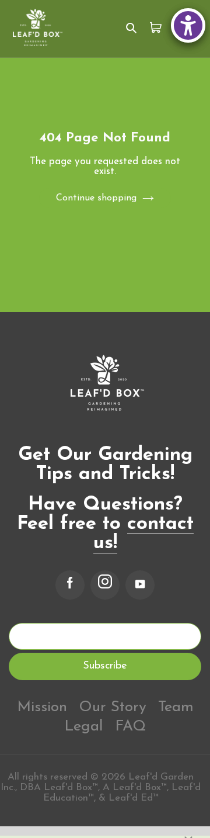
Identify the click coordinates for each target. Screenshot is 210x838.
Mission (42, 707)
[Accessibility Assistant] (188, 25)
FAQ (130, 727)
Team (176, 707)
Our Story (112, 707)
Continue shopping (96, 198)
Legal (83, 727)
